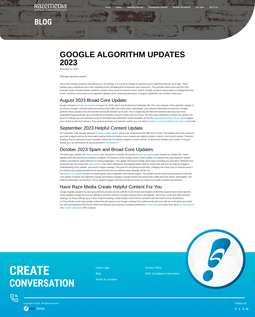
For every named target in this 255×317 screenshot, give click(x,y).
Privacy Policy (153, 267)
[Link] (50, 7)
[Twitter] (240, 309)
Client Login (102, 267)
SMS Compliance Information (162, 273)
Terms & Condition (106, 279)
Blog (98, 273)
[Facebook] (236, 309)
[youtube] (244, 309)
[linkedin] (248, 309)
